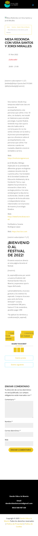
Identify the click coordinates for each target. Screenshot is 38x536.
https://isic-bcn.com (19, 231)
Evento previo (20, 358)
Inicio (8, 27)
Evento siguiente (17, 365)
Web (6, 440)
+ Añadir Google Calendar (9, 335)
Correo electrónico (13, 431)
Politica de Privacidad (15, 524)
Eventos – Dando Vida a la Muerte (20, 27)
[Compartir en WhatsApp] (18, 350)
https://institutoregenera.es (18, 158)
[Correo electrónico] (22, 350)
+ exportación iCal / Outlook (27, 334)
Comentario (10, 399)
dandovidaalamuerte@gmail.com (19, 503)
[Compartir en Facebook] (15, 350)
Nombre (9, 421)
